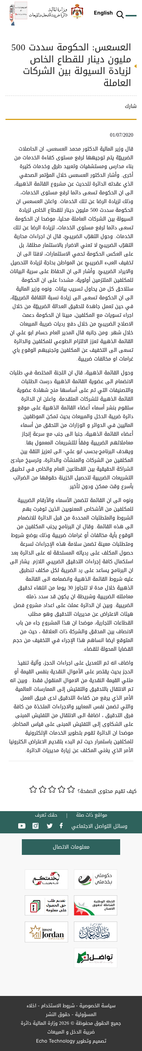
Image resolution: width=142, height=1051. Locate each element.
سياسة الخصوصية (97, 1005)
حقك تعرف (46, 815)
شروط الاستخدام (58, 1005)
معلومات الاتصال (71, 847)
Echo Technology (55, 1041)
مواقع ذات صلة (91, 815)
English (103, 12)
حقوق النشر (58, 1014)
